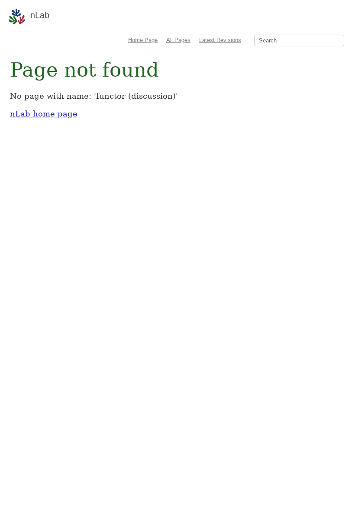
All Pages (178, 40)
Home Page (143, 40)
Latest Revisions (220, 40)
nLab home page (43, 113)
